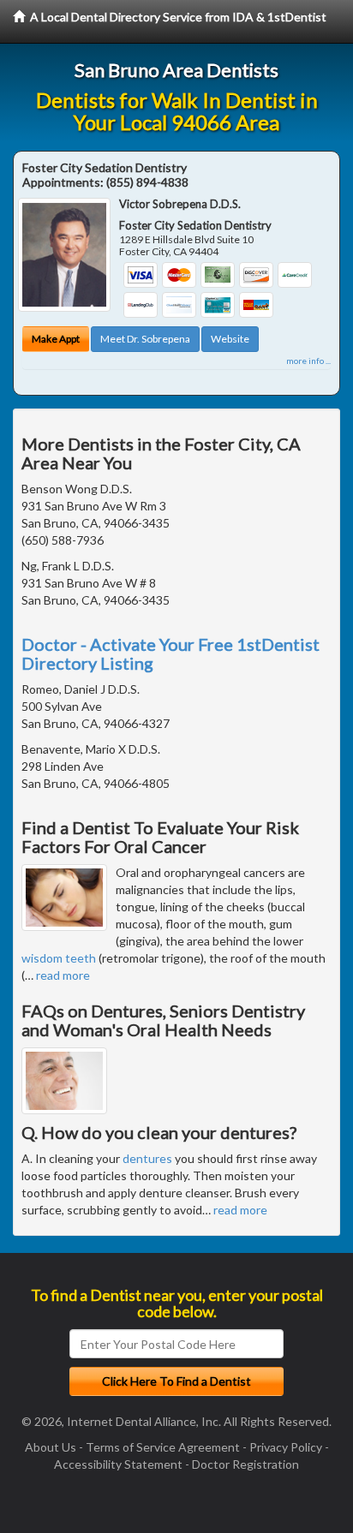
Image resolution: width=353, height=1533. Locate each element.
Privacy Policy (285, 1447)
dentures (147, 1158)
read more (63, 975)
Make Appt (56, 338)
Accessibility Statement (118, 1464)
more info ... (308, 360)
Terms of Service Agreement (163, 1447)
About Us (50, 1447)
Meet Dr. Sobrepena (145, 338)
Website (230, 338)
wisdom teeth (58, 958)
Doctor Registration (245, 1464)
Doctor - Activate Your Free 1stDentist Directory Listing (170, 653)
